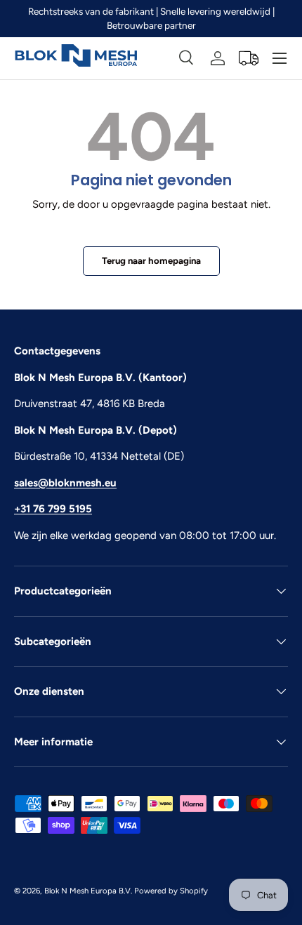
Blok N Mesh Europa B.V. (88, 891)
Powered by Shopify (171, 891)
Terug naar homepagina (151, 260)
